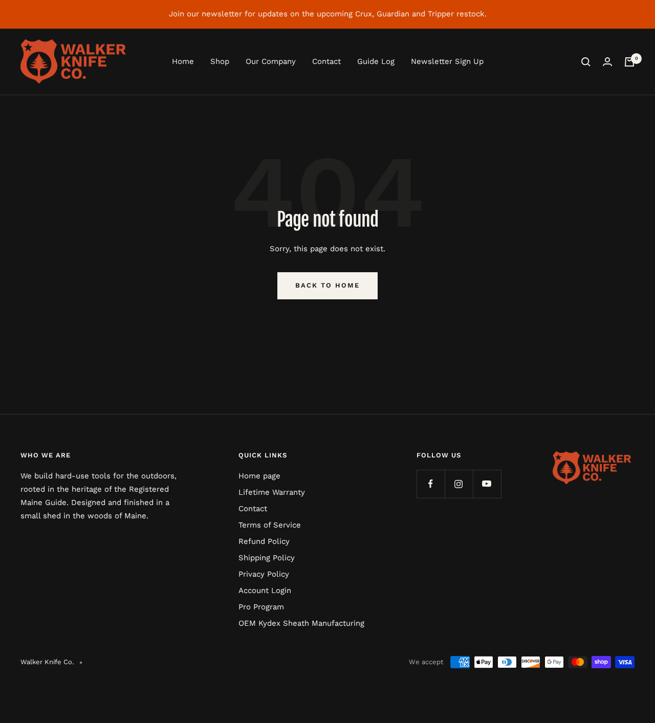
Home (183, 61)
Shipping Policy (266, 557)
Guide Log (376, 61)
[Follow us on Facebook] (431, 484)
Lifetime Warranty (271, 492)
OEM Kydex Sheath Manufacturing (301, 623)
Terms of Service (269, 525)
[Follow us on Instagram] (459, 484)
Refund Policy (264, 541)
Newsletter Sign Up (447, 61)
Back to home (327, 285)
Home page (259, 475)
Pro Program (261, 606)
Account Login (264, 590)
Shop (219, 61)
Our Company (271, 61)
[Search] (586, 62)
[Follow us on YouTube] (487, 484)
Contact (326, 61)
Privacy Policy (263, 574)
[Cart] (629, 62)
